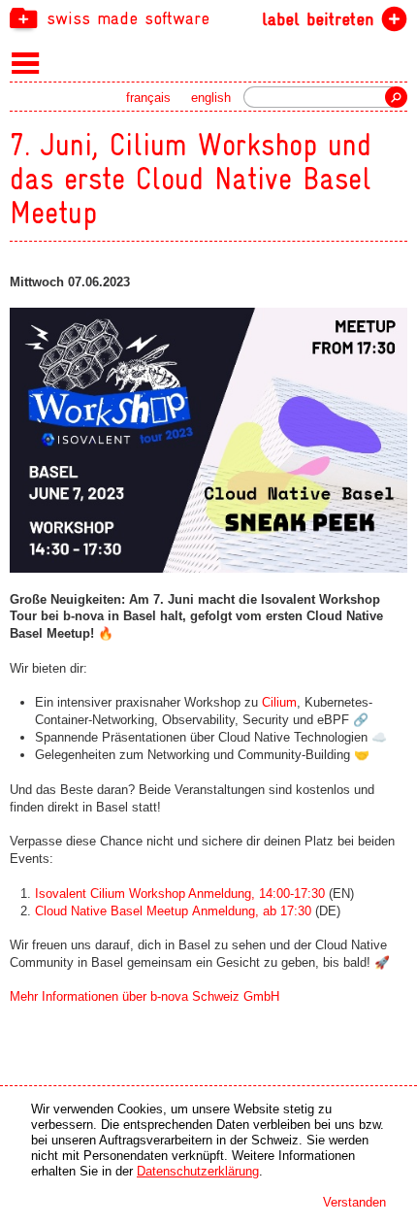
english (211, 97)
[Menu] (26, 62)
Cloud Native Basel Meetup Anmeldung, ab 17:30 (173, 911)
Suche (396, 97)
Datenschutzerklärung (198, 1171)
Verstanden (354, 1202)
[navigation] (208, 17)
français (148, 97)
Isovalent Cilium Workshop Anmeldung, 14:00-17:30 (180, 893)
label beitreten (317, 19)
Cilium (279, 702)
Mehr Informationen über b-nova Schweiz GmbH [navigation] (144, 996)
